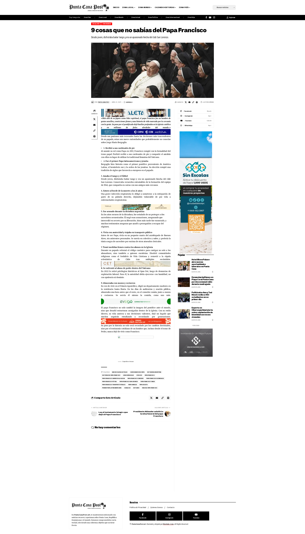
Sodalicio (127, 388)
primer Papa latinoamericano (111, 388)
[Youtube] (196, 120)
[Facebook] (206, 17)
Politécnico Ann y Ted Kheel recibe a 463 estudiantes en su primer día (202, 296)
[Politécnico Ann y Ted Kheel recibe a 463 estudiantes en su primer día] (184, 297)
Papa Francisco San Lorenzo (129, 381)
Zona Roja (191, 17)
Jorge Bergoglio (128, 375)
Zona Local (103, 17)
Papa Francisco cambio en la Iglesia (113, 378)
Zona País (87, 17)
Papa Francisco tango (148, 381)
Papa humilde (132, 384)
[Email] (189, 102)
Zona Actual (135, 17)
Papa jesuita (143, 384)
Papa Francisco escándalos (155, 378)
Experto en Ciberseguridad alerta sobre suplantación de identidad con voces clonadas (202, 312)
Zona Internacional (173, 17)
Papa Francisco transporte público (113, 384)
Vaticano (136, 388)
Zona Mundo (118, 17)
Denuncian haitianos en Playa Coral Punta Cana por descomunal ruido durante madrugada (202, 280)
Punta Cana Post (103, 102)
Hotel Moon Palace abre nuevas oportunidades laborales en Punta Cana (201, 264)
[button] (196, 7)
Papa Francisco (150, 375)
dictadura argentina (154, 372)
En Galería (96, 24)
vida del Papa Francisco (149, 388)
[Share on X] (185, 102)
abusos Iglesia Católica (119, 372)
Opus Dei (139, 375)
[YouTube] (210, 17)
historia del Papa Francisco (111, 375)
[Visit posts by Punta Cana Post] (92, 102)
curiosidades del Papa (137, 372)
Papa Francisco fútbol (109, 381)
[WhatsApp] (196, 125)
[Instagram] (214, 17)
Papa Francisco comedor (135, 378)
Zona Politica (153, 17)
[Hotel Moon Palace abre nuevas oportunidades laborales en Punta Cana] (184, 266)
